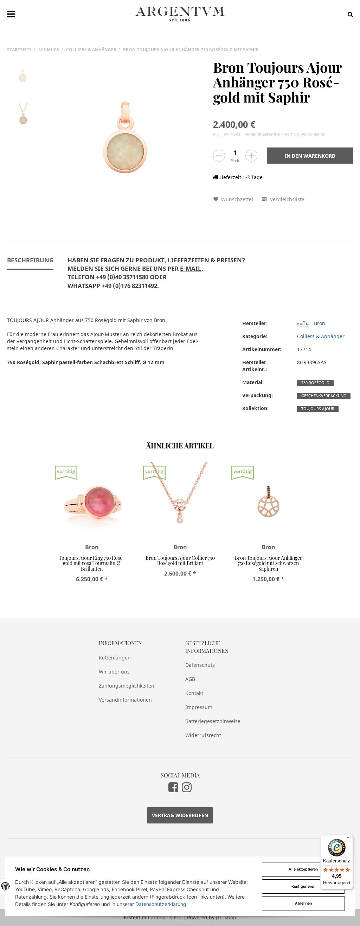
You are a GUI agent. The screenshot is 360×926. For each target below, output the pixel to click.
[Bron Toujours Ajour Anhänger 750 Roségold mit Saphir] (126, 140)
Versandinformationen (125, 699)
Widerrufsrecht (203, 735)
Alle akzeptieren (303, 869)
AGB (190, 679)
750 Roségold (315, 382)
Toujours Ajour (317, 408)
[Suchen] (348, 14)
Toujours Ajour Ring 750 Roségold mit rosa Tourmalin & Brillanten (92, 563)
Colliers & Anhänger (321, 336)
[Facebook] (173, 787)
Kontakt (194, 693)
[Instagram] (187, 787)
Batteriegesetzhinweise (212, 721)
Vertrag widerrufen (180, 815)
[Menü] (349, 839)
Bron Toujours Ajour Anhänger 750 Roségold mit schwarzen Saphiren (268, 563)
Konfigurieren (303, 886)
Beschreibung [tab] (30, 260)
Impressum (198, 707)
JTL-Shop (226, 917)
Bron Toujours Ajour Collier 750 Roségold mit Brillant (180, 560)
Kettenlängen (115, 657)
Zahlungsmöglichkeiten (126, 685)
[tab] (156, 277)
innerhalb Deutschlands (285, 134)
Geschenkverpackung (323, 395)
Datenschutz (200, 665)
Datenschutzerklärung (160, 904)
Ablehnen (303, 903)
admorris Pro (166, 917)
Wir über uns (114, 671)
